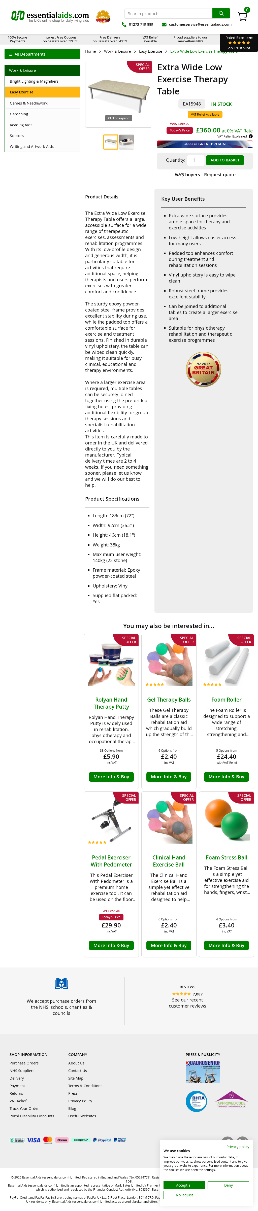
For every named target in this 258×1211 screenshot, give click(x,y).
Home (90, 51)
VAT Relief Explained (232, 136)
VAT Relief (18, 1100)
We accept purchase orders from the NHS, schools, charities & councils (61, 1007)
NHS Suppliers (22, 1070)
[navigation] (42, 54)
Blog (72, 1108)
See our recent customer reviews (187, 1003)
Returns (16, 1093)
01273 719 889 (141, 24)
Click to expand (118, 118)
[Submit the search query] (221, 13)
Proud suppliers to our (190, 39)
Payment (17, 1085)
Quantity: (175, 160)
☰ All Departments (27, 54)
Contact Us (77, 1070)
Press (73, 1093)
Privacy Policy (80, 1100)
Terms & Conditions (85, 1085)
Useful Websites (82, 1115)
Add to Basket (225, 160)
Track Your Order (24, 1108)
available (150, 39)
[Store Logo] (50, 16)
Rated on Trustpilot (239, 42)
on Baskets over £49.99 (110, 39)
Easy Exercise (150, 51)
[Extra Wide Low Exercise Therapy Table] (110, 142)
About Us (76, 1062)
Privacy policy (238, 1146)
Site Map (75, 1078)
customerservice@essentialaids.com (200, 24)
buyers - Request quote (205, 174)
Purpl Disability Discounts (32, 1115)
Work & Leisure (117, 51)
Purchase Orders (24, 1062)
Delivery (17, 1078)
